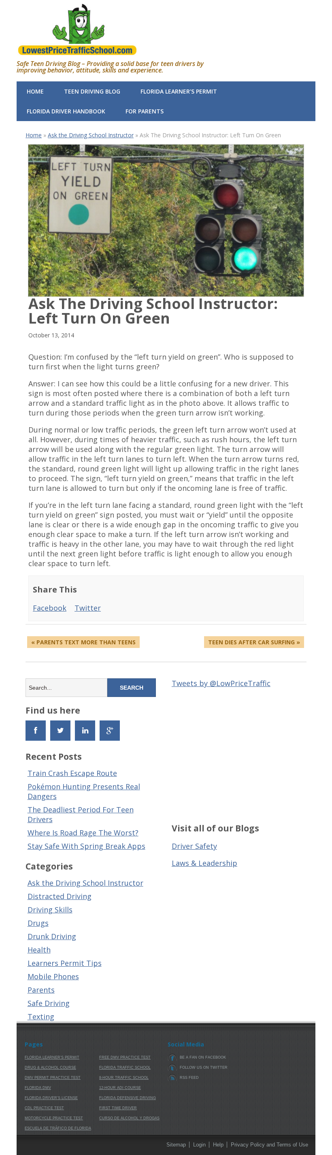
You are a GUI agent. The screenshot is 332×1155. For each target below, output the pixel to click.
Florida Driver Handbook (66, 111)
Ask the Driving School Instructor (91, 135)
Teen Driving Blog (92, 91)
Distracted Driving (60, 896)
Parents (41, 990)
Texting (41, 1016)
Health (39, 950)
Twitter (87, 608)
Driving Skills (50, 909)
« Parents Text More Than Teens (83, 642)
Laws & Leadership (204, 863)
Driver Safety (194, 846)
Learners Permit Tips (65, 963)
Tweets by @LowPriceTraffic (221, 683)
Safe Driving (49, 1003)
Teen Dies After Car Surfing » (254, 642)
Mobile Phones (53, 976)
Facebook (49, 608)
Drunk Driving (52, 936)
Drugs (38, 923)
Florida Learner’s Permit (178, 91)
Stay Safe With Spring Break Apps (86, 846)
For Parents (145, 111)
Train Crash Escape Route (72, 773)
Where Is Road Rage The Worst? (83, 832)
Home (35, 91)
